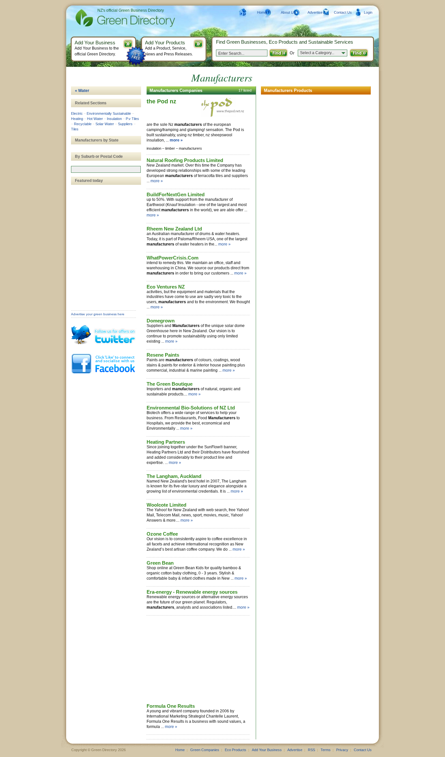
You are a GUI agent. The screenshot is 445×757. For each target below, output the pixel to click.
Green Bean (160, 563)
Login (368, 12)
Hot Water (95, 119)
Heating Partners (166, 442)
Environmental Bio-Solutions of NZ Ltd (191, 407)
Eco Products (235, 750)
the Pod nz (161, 101)
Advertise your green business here (97, 314)
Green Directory (115, 18)
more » (176, 140)
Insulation (114, 119)
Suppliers (125, 124)
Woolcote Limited (166, 505)
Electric (77, 113)
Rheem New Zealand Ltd (174, 228)
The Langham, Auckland (174, 476)
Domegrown (161, 320)
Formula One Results (171, 706)
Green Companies (204, 750)
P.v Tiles (132, 119)
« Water (82, 90)
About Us (288, 12)
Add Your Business (267, 750)
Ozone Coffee (162, 534)
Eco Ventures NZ (166, 286)
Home (261, 12)
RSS (311, 750)
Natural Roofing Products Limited (185, 160)
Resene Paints (163, 355)
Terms (326, 750)
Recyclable (83, 124)
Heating (77, 119)
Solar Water (104, 124)
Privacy (342, 750)
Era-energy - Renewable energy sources (192, 592)
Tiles (75, 129)
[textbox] (106, 169)
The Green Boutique (170, 384)
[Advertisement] (195, 660)
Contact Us (343, 12)
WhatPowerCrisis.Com (172, 257)
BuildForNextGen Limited (176, 194)
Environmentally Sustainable (109, 113)
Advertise (315, 12)
